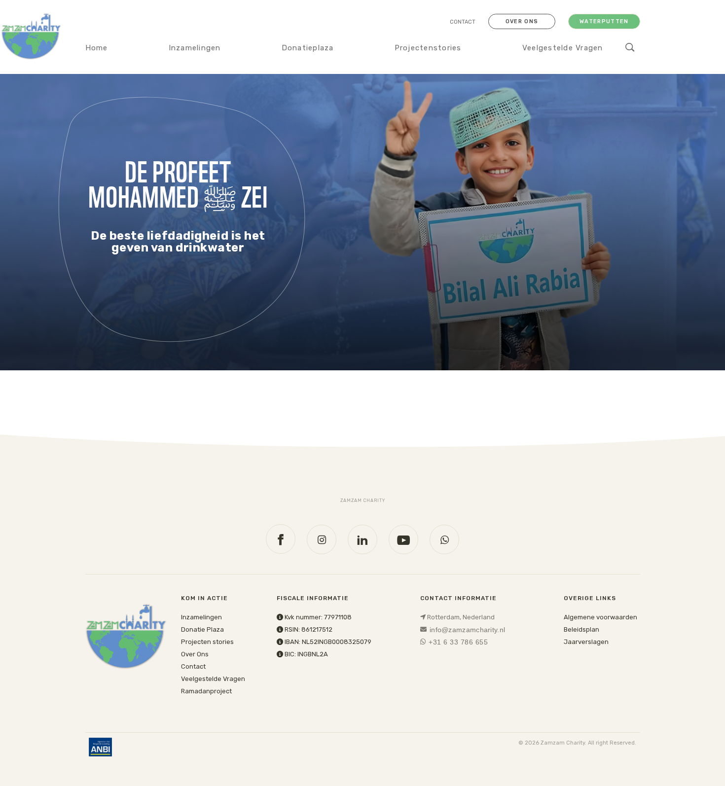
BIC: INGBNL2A (305, 654)
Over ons (522, 21)
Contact (462, 22)
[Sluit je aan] (176, 221)
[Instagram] (321, 539)
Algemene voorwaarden (600, 617)
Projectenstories (428, 47)
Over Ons (195, 654)
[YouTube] (403, 539)
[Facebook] (280, 539)
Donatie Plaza (202, 629)
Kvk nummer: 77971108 (317, 617)
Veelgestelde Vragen (562, 47)
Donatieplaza (308, 47)
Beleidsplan (581, 629)
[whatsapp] (444, 539)
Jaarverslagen (586, 641)
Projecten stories (207, 641)
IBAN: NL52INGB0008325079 (327, 641)
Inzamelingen (195, 47)
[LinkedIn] (362, 539)
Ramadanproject (206, 691)
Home (96, 47)
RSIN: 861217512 (307, 629)
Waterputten (604, 21)
